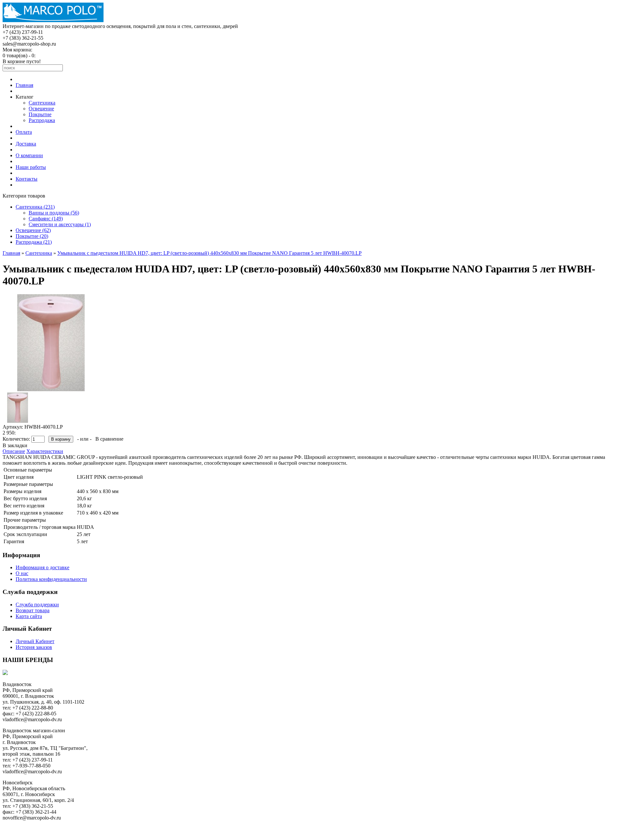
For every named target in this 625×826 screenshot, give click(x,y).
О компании (29, 155)
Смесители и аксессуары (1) (60, 224)
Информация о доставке (42, 567)
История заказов (34, 647)
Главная (24, 85)
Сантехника (42, 102)
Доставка (26, 143)
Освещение (41, 108)
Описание (14, 451)
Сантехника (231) (35, 207)
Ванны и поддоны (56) (54, 212)
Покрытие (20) (32, 236)
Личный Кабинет (35, 641)
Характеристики (44, 451)
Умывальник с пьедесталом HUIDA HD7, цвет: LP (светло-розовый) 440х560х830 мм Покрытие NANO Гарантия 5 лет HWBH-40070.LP (209, 253)
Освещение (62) (33, 230)
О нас (22, 573)
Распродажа (42, 120)
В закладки (15, 445)
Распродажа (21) (34, 242)
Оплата (24, 132)
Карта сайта (29, 616)
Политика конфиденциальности (51, 579)
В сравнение (109, 439)
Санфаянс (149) (46, 218)
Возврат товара (32, 610)
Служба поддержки (37, 604)
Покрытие (40, 114)
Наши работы (31, 167)
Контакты (26, 179)
